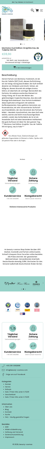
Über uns (8, 407)
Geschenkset (10, 395)
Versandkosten (23, 60)
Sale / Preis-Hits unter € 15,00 (17, 392)
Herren (7, 387)
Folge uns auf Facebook (15, 374)
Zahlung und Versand (14, 432)
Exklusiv (8, 389)
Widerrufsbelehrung (13, 429)
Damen (8, 384)
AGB (6, 427)
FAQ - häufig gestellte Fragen (17, 417)
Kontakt (8, 412)
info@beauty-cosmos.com (17, 370)
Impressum (9, 437)
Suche (7, 415)
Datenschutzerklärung (14, 435)
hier (40, 264)
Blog (7, 409)
